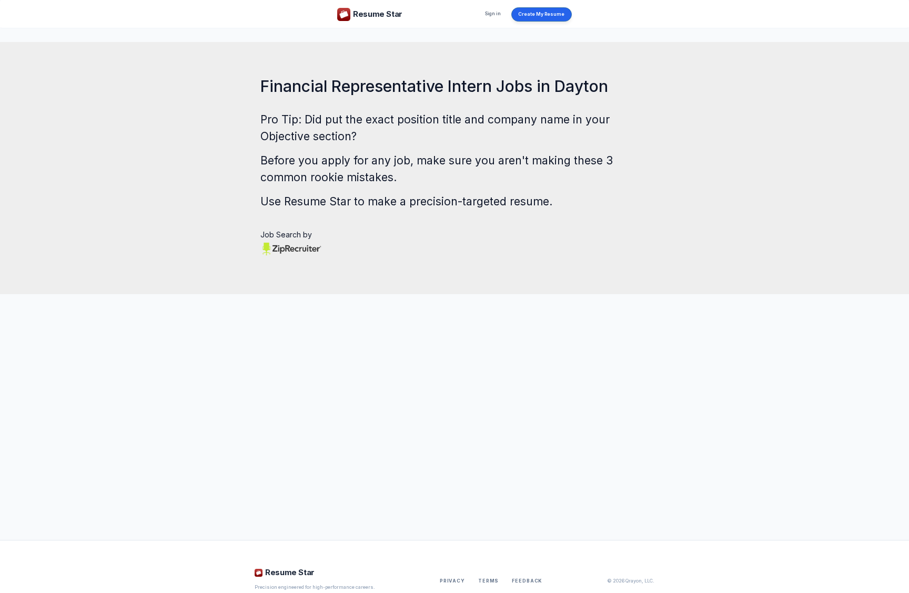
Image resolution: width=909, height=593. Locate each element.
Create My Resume (541, 14)
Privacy (452, 581)
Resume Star (317, 201)
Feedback (527, 581)
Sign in (493, 13)
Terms (488, 581)
